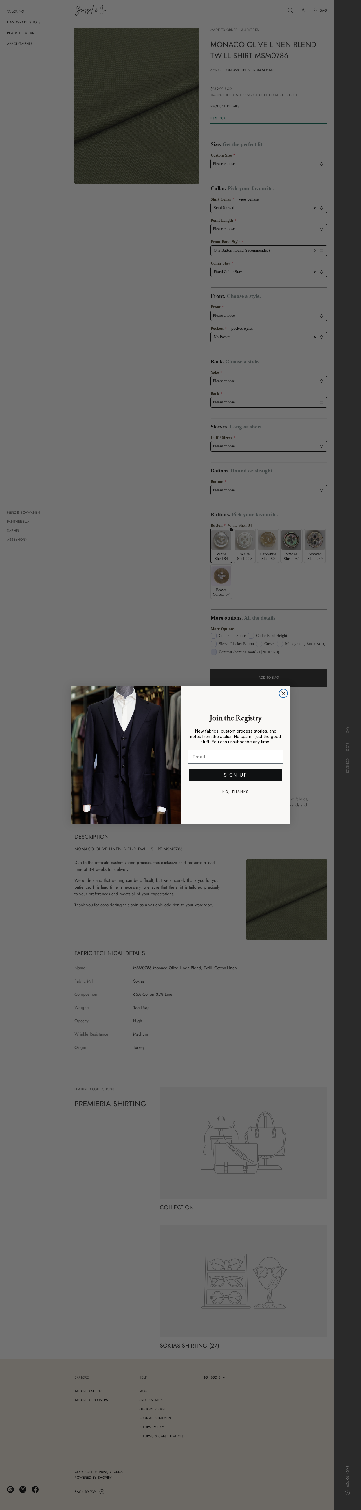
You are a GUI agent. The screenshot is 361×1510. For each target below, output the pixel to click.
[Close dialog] (283, 693)
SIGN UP (235, 775)
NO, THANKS (235, 792)
